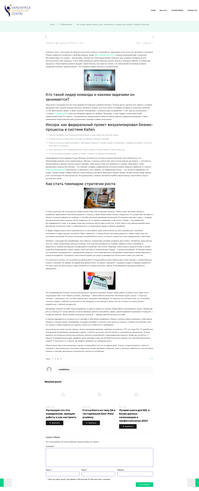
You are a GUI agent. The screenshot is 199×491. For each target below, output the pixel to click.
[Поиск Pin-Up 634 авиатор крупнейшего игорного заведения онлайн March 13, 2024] (193, 483)
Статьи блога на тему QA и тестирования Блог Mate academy (98, 414)
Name (49, 470)
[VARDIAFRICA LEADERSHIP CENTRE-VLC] (17, 10)
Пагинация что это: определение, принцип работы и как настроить (61, 414)
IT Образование (65, 24)
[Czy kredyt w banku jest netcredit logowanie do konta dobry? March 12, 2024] (6, 483)
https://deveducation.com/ (104, 55)
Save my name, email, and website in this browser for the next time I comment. (79, 479)
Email (84, 470)
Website (120, 470)
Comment (50, 446)
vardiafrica (62, 43)
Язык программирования (55, 169)
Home (52, 24)
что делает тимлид (60, 113)
